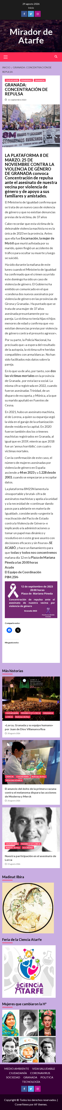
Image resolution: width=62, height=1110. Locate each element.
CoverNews (22, 1104)
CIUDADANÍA (12, 80)
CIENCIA (9, 776)
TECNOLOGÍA (31, 1081)
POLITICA (46, 1077)
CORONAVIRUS (40, 1073)
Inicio (31, 7)
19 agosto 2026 (13, 864)
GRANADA (40, 80)
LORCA (9, 717)
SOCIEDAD (28, 848)
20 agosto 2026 (13, 733)
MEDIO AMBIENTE (16, 1068)
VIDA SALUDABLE (14, 780)
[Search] (56, 57)
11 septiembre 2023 (17, 99)
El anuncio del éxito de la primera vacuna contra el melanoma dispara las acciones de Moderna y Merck (30, 792)
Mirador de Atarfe (31, 36)
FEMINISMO (26, 80)
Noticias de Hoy (22, 717)
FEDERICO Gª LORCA (30, 713)
